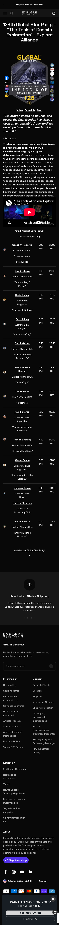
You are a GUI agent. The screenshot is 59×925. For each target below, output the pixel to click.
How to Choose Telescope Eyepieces (14, 791)
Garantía (37, 690)
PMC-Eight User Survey (41, 750)
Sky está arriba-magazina (11, 810)
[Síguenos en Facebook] (5, 872)
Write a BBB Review (13, 747)
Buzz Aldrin (10, 138)
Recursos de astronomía (9, 776)
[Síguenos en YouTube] (22, 872)
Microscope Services (43, 702)
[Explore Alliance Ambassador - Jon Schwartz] (4, 526)
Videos (6, 784)
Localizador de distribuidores (10, 698)
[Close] (53, 899)
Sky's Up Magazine (22, 502)
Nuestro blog (9, 685)
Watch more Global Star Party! (29, 550)
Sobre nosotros (11, 690)
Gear (39, 110)
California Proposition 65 (14, 819)
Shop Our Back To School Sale (29, 4)
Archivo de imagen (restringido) (12, 734)
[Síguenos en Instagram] (14, 872)
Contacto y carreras (13, 705)
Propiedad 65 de (11, 741)
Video (20, 110)
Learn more (29, 610)
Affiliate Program (12, 720)
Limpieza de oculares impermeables (14, 801)
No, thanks (30, 918)
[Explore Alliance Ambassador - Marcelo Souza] (4, 492)
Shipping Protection (43, 707)
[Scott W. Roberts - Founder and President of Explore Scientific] (4, 249)
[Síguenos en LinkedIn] (30, 872)
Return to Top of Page (30, 236)
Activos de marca (12, 726)
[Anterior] (3, 5)
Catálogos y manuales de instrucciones (40, 717)
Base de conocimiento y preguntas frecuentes (44, 730)
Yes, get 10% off (30, 912)
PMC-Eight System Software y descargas (44, 741)
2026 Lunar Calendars (14, 769)
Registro (37, 696)
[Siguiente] (55, 5)
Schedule (30, 110)
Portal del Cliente (41, 685)
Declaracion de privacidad (11, 713)
